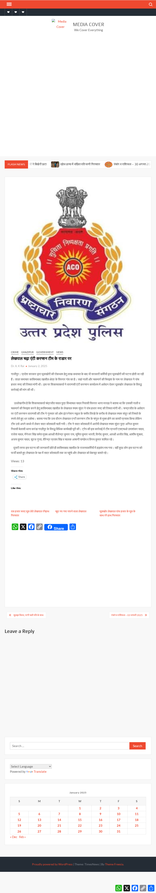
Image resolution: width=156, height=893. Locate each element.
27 (39, 831)
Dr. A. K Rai (17, 366)
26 (19, 831)
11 (137, 814)
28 (59, 831)
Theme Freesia (114, 864)
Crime (15, 352)
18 (137, 820)
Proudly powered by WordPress (52, 864)
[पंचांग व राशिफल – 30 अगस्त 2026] (96, 164)
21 (59, 825)
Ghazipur (27, 352)
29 (80, 831)
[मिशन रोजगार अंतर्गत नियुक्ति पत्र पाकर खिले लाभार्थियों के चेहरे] (149, 164)
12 (19, 820)
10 (118, 814)
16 (100, 820)
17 (118, 820)
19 (19, 825)
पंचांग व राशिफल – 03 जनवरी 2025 (127, 615)
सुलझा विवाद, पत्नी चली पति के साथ (28, 615)
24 (118, 825)
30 (100, 831)
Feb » (22, 837)
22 (80, 825)
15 (80, 820)
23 (100, 825)
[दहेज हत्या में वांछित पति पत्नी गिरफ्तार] (43, 164)
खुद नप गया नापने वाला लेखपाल (70, 511)
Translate (40, 771)
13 (39, 820)
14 (59, 820)
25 (137, 825)
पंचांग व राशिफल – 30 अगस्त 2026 (122, 164)
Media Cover (88, 24)
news (59, 352)
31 (118, 831)
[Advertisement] (78, 68)
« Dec (13, 837)
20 (39, 825)
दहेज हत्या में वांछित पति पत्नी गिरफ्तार (68, 164)
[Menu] (9, 4)
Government (45, 352)
